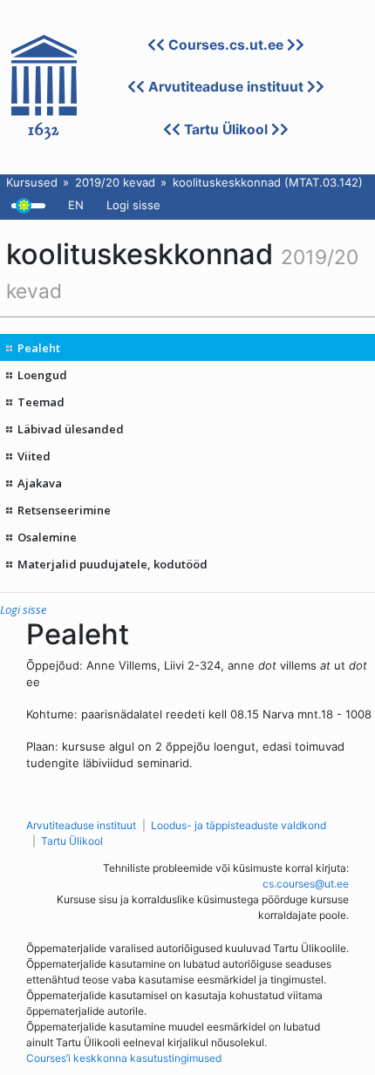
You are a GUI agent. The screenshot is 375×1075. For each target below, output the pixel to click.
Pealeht (38, 348)
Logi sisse (133, 205)
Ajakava (39, 483)
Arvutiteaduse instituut (226, 86)
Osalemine (47, 537)
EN (76, 205)
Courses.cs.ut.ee (226, 45)
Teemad (41, 402)
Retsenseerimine (64, 510)
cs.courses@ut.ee (305, 883)
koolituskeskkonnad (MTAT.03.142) (268, 182)
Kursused (32, 182)
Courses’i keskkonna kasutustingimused (124, 1058)
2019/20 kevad (115, 182)
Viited (34, 456)
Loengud (42, 375)
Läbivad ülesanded (70, 429)
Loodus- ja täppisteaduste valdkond (238, 825)
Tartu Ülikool (226, 129)
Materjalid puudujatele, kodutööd (112, 564)
